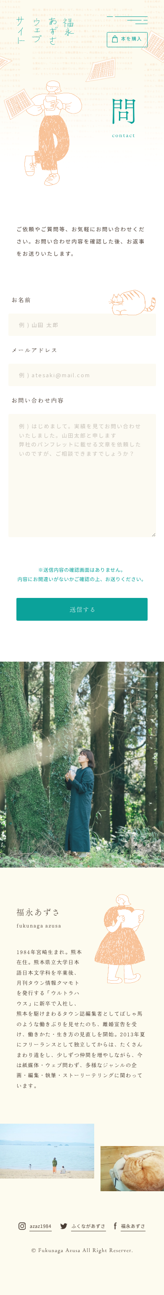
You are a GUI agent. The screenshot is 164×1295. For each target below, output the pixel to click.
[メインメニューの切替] (127, 20)
